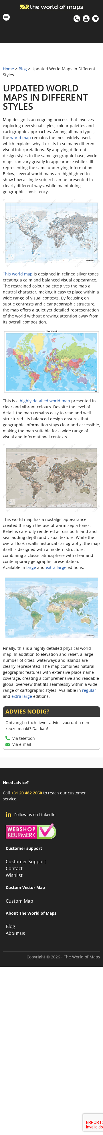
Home (8, 68)
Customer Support (26, 861)
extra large (56, 567)
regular (89, 690)
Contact (14, 868)
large (31, 567)
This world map (18, 274)
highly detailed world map (45, 400)
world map (20, 137)
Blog (23, 68)
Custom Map (19, 901)
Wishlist (14, 875)
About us (15, 933)
